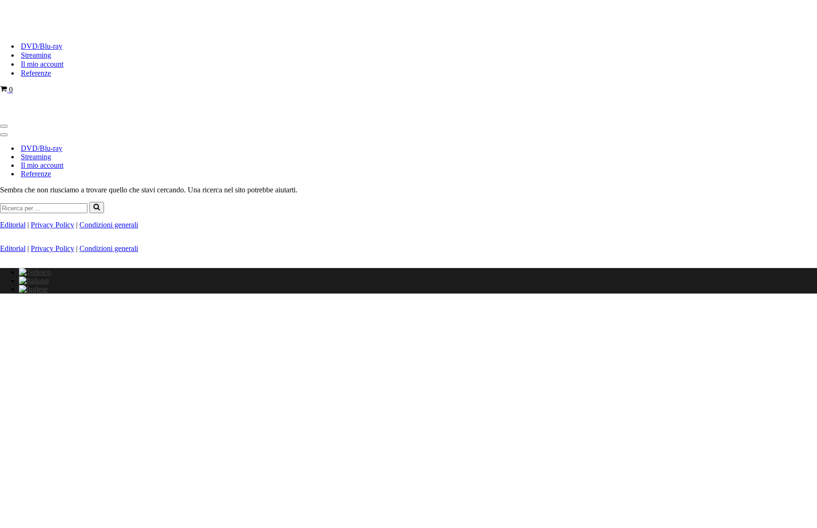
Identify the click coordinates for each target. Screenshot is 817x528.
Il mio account (42, 64)
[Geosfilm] (47, 30)
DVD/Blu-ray (41, 46)
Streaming (36, 55)
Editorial (13, 225)
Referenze (36, 73)
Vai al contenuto (24, 4)
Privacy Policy (52, 225)
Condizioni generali (108, 225)
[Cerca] (96, 207)
